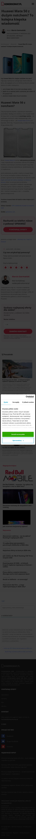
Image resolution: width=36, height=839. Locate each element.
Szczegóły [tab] (15, 402)
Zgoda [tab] (6, 402)
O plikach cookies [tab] (28, 402)
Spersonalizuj (17, 440)
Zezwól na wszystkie (18, 434)
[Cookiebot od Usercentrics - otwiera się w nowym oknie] (26, 397)
